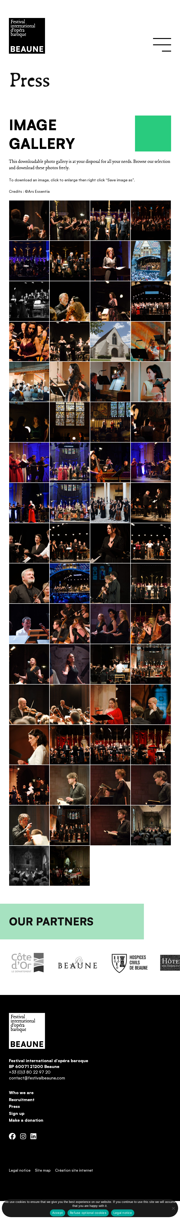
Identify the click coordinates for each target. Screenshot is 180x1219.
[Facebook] (12, 1136)
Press (14, 1106)
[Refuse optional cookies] (173, 1208)
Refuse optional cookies (88, 1213)
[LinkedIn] (33, 1136)
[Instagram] (23, 1136)
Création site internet (74, 1170)
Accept (57, 1213)
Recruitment (21, 1099)
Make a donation (26, 1120)
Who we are (21, 1092)
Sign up (16, 1113)
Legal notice (19, 1170)
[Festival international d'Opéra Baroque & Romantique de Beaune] (94, 36)
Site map (43, 1170)
